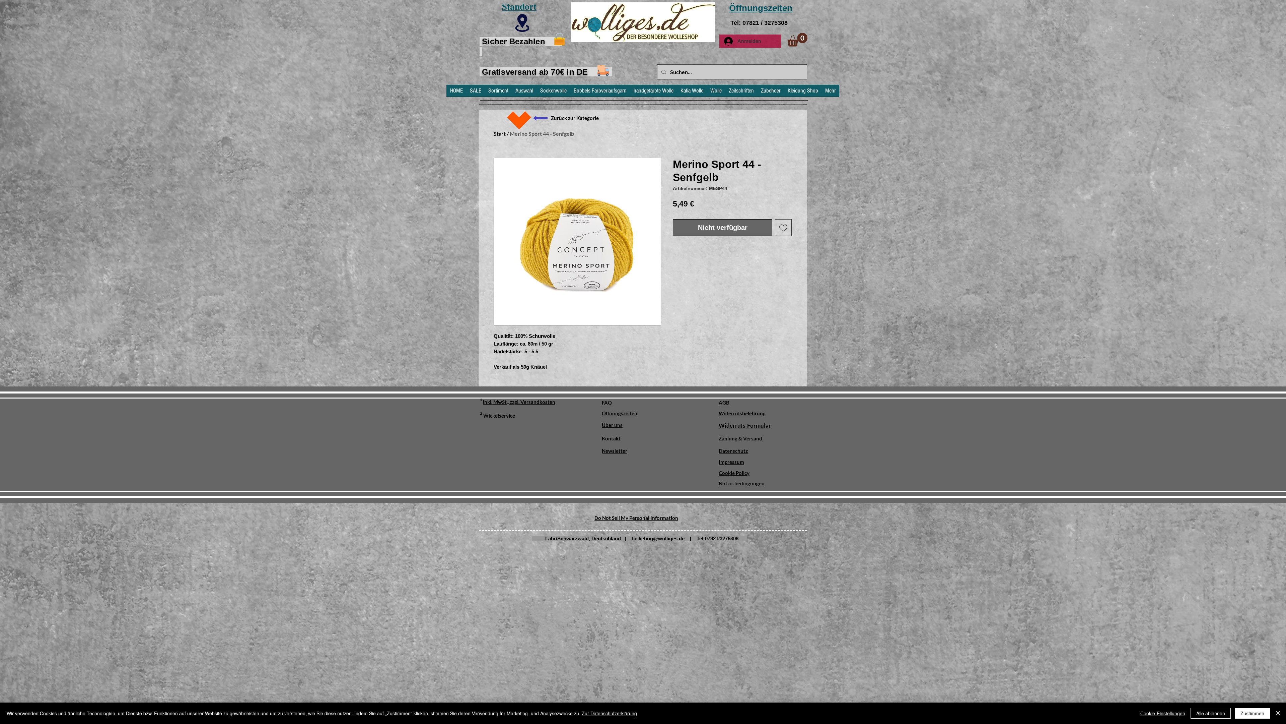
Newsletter (614, 451)
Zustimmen (1252, 713)
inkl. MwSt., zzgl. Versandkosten (519, 402)
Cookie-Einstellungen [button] (1162, 713)
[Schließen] (1278, 713)
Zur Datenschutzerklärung (609, 713)
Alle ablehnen (1210, 713)
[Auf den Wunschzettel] (783, 227)
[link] (797, 40)
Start (500, 133)
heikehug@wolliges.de (658, 538)
